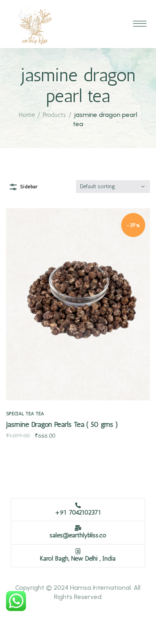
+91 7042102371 (78, 512)
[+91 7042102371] (78, 505)
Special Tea (20, 413)
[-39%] (78, 303)
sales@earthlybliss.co (78, 535)
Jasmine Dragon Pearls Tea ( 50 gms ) (62, 424)
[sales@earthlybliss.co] (78, 528)
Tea (40, 413)
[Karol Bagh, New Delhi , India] (78, 551)
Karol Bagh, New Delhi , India (78, 558)
